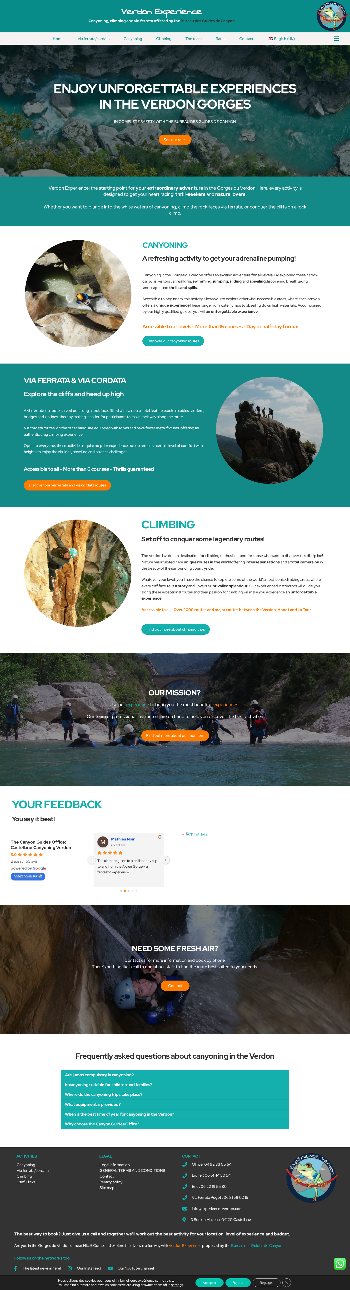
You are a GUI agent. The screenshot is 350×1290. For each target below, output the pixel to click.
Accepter (209, 1282)
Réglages (266, 1282)
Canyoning (133, 38)
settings (177, 1285)
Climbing (163, 38)
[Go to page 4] (136, 890)
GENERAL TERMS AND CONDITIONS (132, 1170)
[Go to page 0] (121, 890)
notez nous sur (26, 876)
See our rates (175, 139)
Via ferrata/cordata (94, 38)
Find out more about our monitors (175, 735)
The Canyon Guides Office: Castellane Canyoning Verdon (41, 844)
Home (58, 38)
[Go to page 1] (125, 891)
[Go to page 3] (133, 891)
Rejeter (238, 1282)
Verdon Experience (161, 11)
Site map (107, 1187)
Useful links (26, 1181)
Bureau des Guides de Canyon (208, 20)
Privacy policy (111, 1181)
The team (193, 38)
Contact (246, 38)
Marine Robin (123, 839)
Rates (220, 38)
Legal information (115, 1164)
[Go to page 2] (129, 891)
